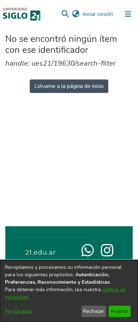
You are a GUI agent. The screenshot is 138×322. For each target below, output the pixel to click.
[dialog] (69, 291)
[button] (65, 14)
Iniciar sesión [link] (98, 14)
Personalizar (19, 311)
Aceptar (119, 311)
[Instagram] (107, 250)
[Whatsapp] (87, 250)
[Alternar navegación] (128, 14)
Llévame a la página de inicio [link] (69, 86)
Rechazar (93, 311)
